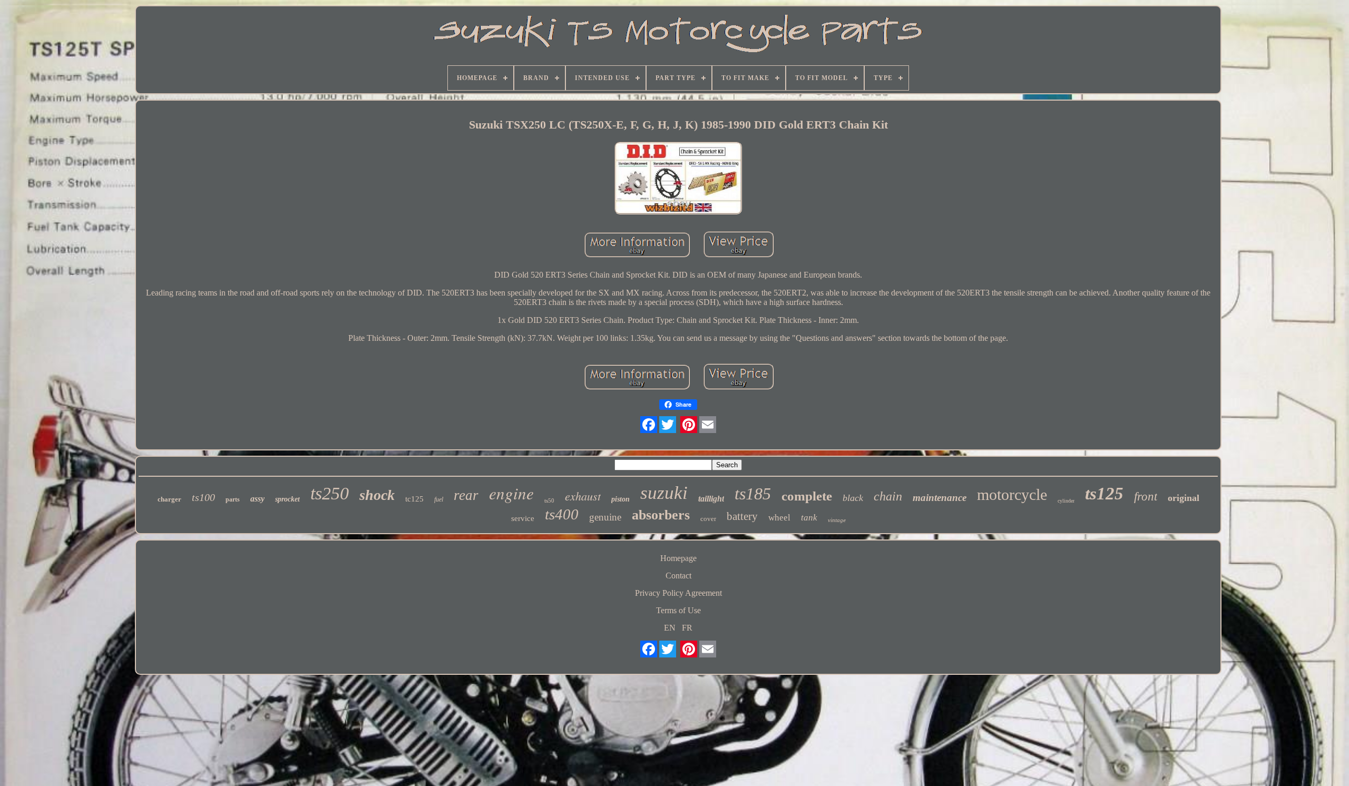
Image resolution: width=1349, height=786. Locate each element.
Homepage (678, 558)
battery (742, 516)
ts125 (1104, 493)
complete (806, 496)
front (1145, 496)
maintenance (939, 497)
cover (708, 519)
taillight (711, 498)
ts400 (562, 514)
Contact (678, 575)
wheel (779, 518)
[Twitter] (667, 424)
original (1183, 498)
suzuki (664, 493)
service (522, 518)
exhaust (583, 496)
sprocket (287, 499)
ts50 (549, 500)
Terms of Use (678, 610)
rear (466, 495)
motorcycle (1012, 494)
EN (670, 627)
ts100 (203, 497)
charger (169, 499)
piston (620, 499)
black (853, 498)
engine (511, 493)
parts (233, 499)
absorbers (661, 515)
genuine (605, 517)
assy (257, 498)
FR (687, 627)
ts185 (753, 493)
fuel (438, 499)
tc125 (414, 499)
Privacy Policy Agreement (678, 592)
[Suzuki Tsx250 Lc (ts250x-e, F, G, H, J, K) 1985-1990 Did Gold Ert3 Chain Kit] (678, 179)
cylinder (1066, 501)
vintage (837, 520)
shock (377, 495)
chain (888, 496)
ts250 (329, 493)
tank (809, 518)
